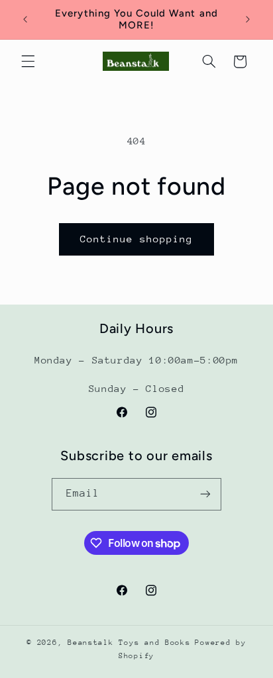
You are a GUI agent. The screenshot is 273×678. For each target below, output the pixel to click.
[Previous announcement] (25, 19)
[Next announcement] (247, 19)
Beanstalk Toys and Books (129, 642)
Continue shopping (136, 238)
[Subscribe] (205, 494)
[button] (28, 61)
